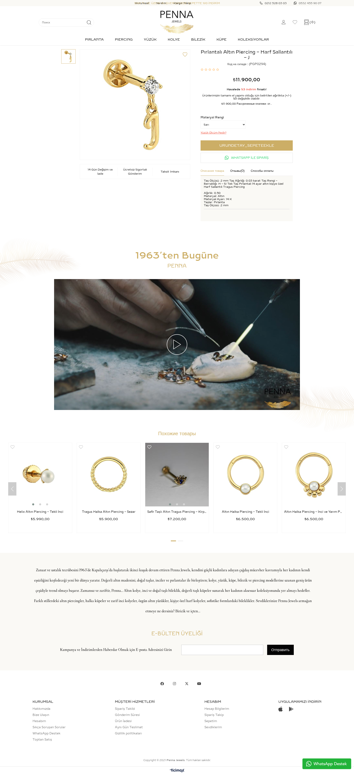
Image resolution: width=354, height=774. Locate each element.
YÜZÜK (150, 39)
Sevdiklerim (213, 727)
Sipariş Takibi (125, 709)
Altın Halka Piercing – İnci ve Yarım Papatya (314, 512)
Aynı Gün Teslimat (129, 727)
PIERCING (124, 39)
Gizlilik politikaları (128, 733)
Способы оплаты (262, 171)
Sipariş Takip (214, 715)
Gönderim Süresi (127, 715)
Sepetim (210, 721)
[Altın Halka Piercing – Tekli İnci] (245, 474)
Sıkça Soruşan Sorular (49, 727)
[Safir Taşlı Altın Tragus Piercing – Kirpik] (177, 474)
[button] (33, 504)
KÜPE (222, 39)
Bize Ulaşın (41, 715)
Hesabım (39, 721)
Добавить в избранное (12, 447)
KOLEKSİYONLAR (253, 39)
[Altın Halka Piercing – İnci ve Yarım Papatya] (314, 474)
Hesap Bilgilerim (216, 709)
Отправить (280, 650)
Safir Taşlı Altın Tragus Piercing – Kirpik (177, 512)
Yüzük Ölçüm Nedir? (213, 132)
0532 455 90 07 (310, 3)
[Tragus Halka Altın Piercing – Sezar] (108, 474)
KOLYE (174, 39)
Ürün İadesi (123, 721)
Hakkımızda (41, 709)
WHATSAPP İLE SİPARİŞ (249, 158)
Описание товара (212, 171)
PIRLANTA (94, 39)
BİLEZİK (198, 39)
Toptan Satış (42, 739)
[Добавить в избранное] (185, 54)
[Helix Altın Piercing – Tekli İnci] (40, 474)
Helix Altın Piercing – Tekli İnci (40, 512)
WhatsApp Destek (46, 733)
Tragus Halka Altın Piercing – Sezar (108, 512)
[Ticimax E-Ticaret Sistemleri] (177, 771)
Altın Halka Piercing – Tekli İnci (245, 512)
